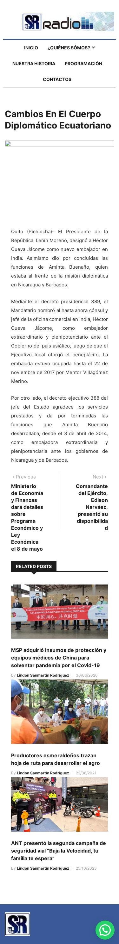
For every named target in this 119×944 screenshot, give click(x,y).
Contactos (57, 79)
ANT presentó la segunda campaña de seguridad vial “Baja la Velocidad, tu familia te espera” (58, 850)
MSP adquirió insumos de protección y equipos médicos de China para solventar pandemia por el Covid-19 (58, 657)
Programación (83, 63)
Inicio (31, 47)
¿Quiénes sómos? (69, 47)
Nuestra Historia (33, 63)
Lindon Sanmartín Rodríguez (43, 675)
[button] (105, 930)
